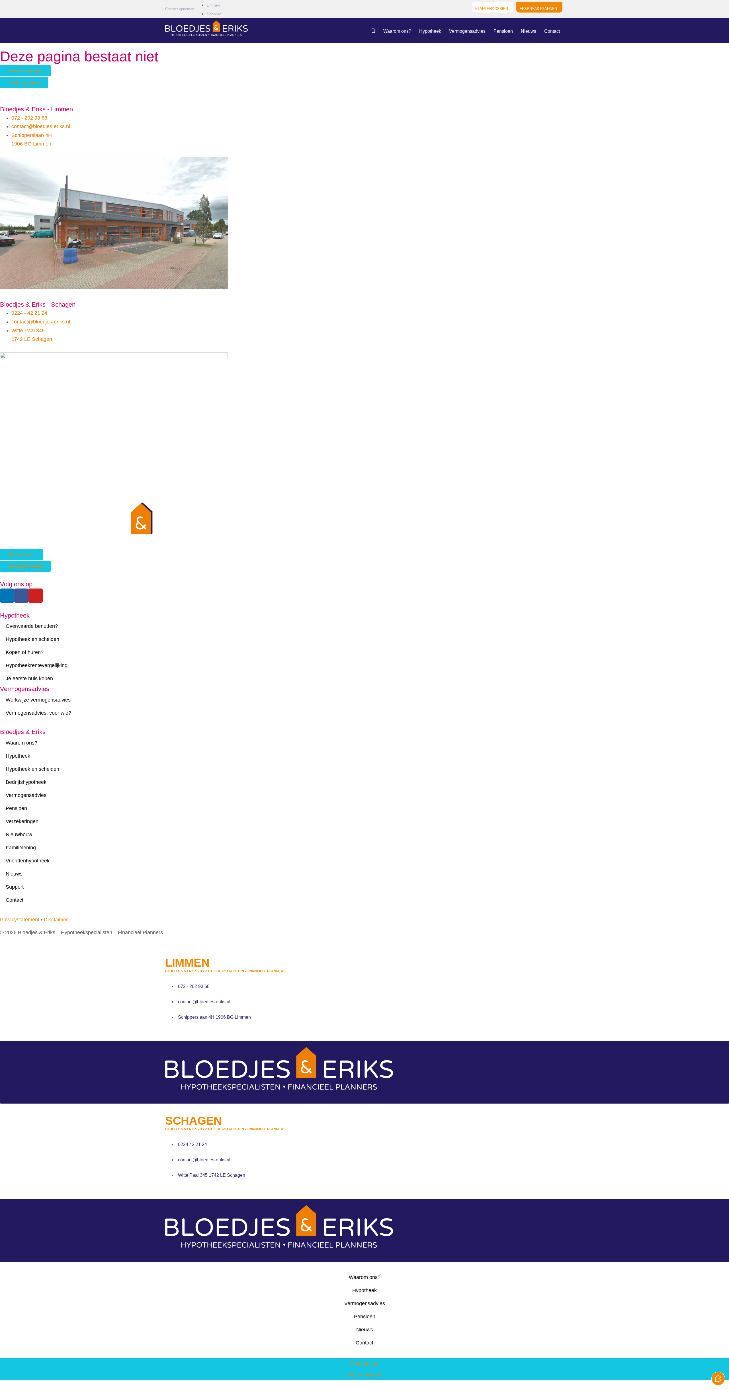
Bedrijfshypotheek (26, 782)
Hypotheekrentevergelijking (36, 665)
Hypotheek (430, 31)
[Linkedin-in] (7, 596)
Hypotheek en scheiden (32, 639)
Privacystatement (19, 919)
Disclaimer (56, 919)
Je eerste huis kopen (29, 678)
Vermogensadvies (467, 31)
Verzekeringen (22, 821)
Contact (552, 31)
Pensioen (503, 31)
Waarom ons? (397, 31)
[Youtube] (35, 596)
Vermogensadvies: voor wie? (38, 713)
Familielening (21, 847)
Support (15, 887)
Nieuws (528, 31)
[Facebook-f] (21, 596)
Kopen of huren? (25, 652)
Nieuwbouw (19, 834)
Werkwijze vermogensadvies (38, 700)
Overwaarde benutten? (32, 626)
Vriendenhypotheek (28, 861)
